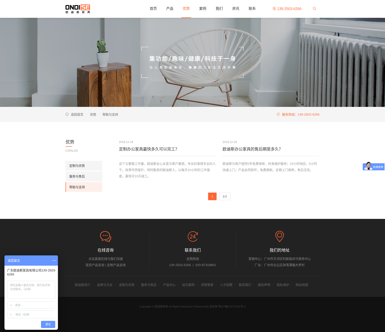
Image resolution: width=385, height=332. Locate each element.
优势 (186, 8)
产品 (169, 8)
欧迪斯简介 (82, 285)
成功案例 (188, 285)
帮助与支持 (110, 114)
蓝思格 (213, 306)
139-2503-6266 (288, 9)
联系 (252, 8)
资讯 (235, 8)
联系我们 (245, 285)
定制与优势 (77, 165)
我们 (219, 8)
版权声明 (264, 285)
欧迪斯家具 (78, 8)
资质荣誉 (207, 285)
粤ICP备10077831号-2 (232, 306)
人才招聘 (226, 285)
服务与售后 (77, 176)
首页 (153, 8)
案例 (202, 8)
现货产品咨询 (95, 265)
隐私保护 (283, 285)
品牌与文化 (105, 285)
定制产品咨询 (116, 265)
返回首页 (77, 114)
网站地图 (302, 285)
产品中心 (169, 285)
